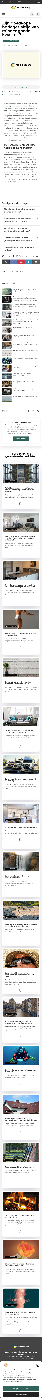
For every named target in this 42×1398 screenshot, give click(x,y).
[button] (38, 1365)
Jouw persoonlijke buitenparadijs (19, 1167)
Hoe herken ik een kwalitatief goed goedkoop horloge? (21, 220)
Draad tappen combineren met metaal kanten (24, 382)
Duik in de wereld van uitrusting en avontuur (20, 1071)
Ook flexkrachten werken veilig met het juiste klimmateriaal (25, 290)
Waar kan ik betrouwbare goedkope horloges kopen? (21, 229)
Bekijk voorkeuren (21, 1394)
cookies (5, 1379)
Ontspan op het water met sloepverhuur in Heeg (22, 374)
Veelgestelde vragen (12, 94)
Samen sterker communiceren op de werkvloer (25, 366)
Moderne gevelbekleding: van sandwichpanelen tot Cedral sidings (21, 1119)
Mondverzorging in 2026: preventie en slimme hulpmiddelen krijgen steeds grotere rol (26, 313)
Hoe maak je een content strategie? (25, 350)
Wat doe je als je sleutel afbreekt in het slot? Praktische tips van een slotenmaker (26, 321)
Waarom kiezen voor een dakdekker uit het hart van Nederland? (21, 925)
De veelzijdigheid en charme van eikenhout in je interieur (19, 731)
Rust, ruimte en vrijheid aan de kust (25, 396)
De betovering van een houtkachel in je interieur (20, 1216)
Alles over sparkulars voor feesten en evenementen (20, 1313)
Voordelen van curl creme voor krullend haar (23, 336)
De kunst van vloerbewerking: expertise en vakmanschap (18, 683)
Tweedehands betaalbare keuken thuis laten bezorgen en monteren (25, 343)
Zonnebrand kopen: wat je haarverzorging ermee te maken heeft (19, 974)
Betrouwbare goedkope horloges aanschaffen (22, 91)
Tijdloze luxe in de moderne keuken (21, 827)
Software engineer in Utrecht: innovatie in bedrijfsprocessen (18, 1022)
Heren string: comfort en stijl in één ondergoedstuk (20, 634)
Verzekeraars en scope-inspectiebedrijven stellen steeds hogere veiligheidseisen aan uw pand (26, 298)
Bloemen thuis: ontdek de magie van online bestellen (19, 1265)
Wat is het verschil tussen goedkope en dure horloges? (21, 239)
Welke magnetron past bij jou (23, 327)
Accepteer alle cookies (21, 1389)
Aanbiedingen (11, 41)
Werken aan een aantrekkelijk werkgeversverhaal (23, 389)
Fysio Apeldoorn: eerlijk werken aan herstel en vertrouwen (25, 359)
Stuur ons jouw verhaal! (21, 422)
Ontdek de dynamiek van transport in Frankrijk (20, 780)
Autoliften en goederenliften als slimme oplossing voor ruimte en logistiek (24, 306)
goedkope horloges (12, 106)
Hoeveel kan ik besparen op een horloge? (21, 248)
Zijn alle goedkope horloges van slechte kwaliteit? (21, 210)
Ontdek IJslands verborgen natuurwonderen (17, 877)
